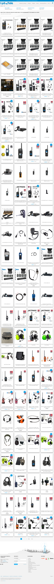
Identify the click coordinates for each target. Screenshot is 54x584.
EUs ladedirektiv (30, 568)
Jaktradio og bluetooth (31, 562)
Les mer (12, 579)
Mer (48, 3)
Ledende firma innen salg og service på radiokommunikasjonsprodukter (27, 0)
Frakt (1, 576)
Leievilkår (29, 561)
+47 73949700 (4, 560)
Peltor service (30, 566)
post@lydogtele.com (5, 561)
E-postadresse (16, 558)
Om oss (29, 560)
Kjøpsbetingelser (6, 576)
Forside (29, 558)
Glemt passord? (25, 564)
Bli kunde (29, 559)
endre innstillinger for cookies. (17, 579)
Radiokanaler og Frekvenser (32, 567)
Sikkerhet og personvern (13, 576)
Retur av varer (30, 564)
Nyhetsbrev (20, 576)
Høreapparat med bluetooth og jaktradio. (34, 565)
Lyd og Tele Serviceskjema (32, 563)
